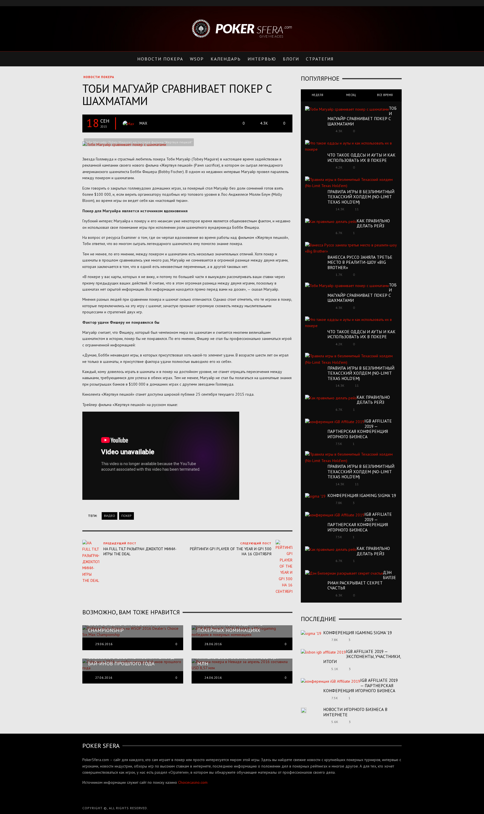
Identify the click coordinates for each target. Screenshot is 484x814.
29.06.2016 (104, 644)
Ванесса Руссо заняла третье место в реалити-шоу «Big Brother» (359, 262)
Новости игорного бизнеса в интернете (355, 711)
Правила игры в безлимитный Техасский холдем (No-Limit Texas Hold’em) (360, 197)
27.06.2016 (103, 678)
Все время (385, 95)
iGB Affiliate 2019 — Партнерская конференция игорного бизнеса (359, 428)
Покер (126, 516)
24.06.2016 (213, 678)
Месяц (351, 95)
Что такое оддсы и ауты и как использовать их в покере (361, 157)
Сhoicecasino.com (193, 782)
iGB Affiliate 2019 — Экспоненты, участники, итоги (362, 656)
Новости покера (98, 77)
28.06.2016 (213, 644)
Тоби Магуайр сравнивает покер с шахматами (362, 115)
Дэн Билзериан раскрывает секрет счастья (361, 580)
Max (143, 123)
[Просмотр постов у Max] (128, 123)
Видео (109, 516)
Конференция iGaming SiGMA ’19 (361, 495)
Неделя (317, 95)
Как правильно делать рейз (373, 223)
